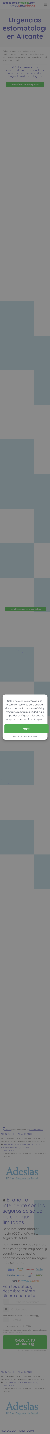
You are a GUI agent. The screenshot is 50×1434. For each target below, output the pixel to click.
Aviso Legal (32, 736)
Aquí (41, 711)
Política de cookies (20, 736)
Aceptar (26, 728)
